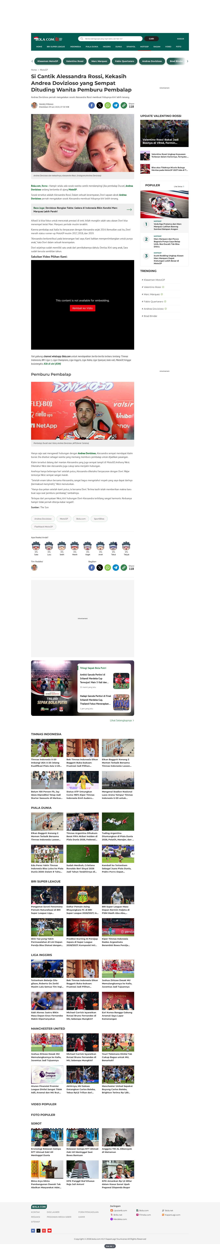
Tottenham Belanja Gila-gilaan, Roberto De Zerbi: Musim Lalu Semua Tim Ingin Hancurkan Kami (47, 983)
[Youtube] (50, 1231)
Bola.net (169, 1210)
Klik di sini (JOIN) (52, 363)
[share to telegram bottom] (116, 567)
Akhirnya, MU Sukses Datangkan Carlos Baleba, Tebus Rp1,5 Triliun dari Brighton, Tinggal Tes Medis (82, 1089)
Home (39, 47)
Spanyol (131, 47)
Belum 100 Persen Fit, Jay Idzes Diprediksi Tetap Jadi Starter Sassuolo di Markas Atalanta (46, 794)
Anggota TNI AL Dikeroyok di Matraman (117, 1150)
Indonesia (75, 47)
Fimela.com (145, 1215)
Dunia (118, 47)
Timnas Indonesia (46, 734)
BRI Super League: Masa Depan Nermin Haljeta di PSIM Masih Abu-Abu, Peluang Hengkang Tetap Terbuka (116, 909)
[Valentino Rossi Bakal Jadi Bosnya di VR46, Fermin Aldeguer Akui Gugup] (164, 133)
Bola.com (36, 185)
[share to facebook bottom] (91, 567)
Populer (152, 185)
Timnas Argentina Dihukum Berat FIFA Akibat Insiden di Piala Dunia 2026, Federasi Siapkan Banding (82, 836)
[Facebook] (33, 1231)
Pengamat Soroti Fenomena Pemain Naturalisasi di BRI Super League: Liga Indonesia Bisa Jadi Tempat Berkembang (46, 909)
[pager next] (188, 61)
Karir (81, 1217)
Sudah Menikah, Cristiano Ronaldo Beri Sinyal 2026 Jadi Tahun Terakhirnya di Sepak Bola (81, 868)
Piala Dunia (92, 47)
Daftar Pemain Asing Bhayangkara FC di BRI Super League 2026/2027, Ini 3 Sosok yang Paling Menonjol (82, 909)
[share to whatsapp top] (108, 105)
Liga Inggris (41, 955)
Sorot (36, 1123)
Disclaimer (53, 1212)
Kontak (35, 1212)
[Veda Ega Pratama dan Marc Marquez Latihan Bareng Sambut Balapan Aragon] (164, 204)
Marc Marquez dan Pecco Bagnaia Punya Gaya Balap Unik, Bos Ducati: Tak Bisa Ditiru (167, 243)
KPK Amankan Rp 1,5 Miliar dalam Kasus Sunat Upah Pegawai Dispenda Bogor (117, 1184)
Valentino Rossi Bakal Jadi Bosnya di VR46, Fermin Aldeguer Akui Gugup (161, 141)
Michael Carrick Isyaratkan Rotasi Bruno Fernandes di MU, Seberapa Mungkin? (81, 1015)
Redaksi (35, 1217)
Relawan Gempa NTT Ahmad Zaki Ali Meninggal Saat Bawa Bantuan (82, 1152)
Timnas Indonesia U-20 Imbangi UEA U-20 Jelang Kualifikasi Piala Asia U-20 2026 (45, 762)
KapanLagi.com (172, 1215)
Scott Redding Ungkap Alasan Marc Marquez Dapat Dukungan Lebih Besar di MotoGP (168, 259)
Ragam (156, 47)
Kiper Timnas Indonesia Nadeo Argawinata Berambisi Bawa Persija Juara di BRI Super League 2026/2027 (116, 941)
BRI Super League (56, 47)
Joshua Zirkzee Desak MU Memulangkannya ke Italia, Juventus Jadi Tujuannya (117, 983)
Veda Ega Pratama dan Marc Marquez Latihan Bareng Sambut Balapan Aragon (168, 226)
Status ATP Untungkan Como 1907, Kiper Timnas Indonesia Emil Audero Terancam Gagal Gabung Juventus (80, 794)
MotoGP (144, 47)
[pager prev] (32, 61)
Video (168, 47)
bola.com (96, 1239)
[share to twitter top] (99, 105)
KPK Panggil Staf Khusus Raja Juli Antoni (80, 1182)
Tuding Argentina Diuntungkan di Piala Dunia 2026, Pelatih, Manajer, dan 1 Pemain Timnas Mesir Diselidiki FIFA (117, 836)
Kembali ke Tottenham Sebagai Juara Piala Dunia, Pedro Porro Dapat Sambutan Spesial (116, 868)
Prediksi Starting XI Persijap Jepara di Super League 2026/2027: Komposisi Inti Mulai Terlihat (82, 941)
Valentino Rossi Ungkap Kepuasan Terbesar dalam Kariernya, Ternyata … (170, 155)
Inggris (107, 47)
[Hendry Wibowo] (35, 105)
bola (48, 39)
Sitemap (35, 1222)
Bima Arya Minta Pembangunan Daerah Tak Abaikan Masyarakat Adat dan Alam (46, 1184)
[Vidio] (44, 1231)
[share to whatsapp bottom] (108, 567)
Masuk (180, 39)
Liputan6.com (120, 1210)
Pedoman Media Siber (59, 1217)
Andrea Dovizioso (87, 453)
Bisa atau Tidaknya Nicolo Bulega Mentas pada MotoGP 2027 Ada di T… (170, 168)
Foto (178, 47)
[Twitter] (38, 1231)
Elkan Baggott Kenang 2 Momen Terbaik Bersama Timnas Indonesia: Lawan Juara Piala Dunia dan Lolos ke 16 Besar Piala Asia (117, 762)
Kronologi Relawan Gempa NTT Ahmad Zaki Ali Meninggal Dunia (46, 1152)
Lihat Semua (178, 186)
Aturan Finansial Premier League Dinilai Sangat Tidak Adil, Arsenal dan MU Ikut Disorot (46, 1089)
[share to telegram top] (116, 105)
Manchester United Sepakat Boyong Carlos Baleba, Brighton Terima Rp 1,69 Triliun (117, 1089)
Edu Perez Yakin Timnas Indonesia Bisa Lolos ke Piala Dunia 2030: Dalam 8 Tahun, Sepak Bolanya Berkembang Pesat (47, 868)
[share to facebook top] (91, 105)
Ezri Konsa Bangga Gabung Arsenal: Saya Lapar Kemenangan (117, 1015)
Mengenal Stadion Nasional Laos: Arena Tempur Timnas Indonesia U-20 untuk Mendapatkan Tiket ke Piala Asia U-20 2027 (117, 794)
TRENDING (148, 271)
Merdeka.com (120, 1219)
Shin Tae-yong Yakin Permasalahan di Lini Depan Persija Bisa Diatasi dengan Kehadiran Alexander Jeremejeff (46, 941)
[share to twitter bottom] (99, 567)
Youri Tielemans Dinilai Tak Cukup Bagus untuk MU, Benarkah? (117, 1057)
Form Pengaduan (88, 1212)
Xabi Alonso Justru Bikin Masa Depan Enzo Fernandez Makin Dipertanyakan (47, 1015)
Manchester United (48, 1028)
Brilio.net (118, 1215)
